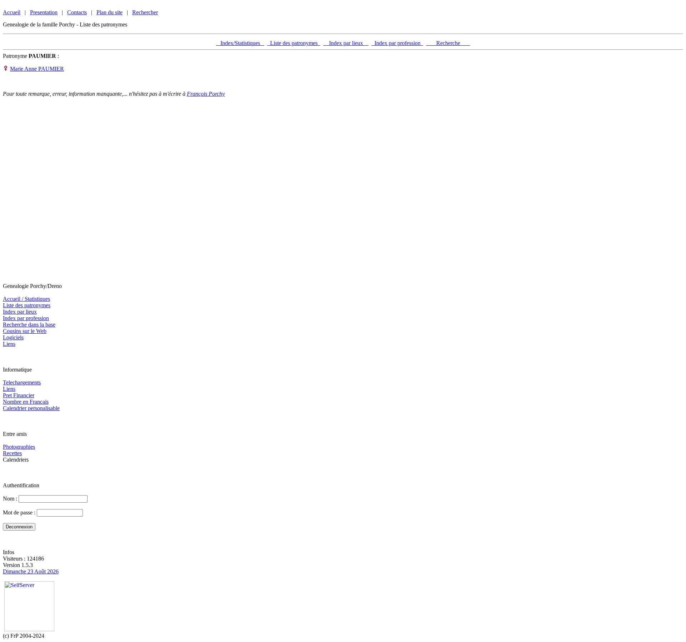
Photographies (19, 447)
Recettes (12, 453)
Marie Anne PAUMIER (37, 69)
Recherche (448, 43)
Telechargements (22, 382)
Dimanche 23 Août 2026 (31, 571)
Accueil (11, 12)
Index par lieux (346, 43)
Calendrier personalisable (31, 408)
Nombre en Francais (26, 402)
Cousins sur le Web (24, 331)
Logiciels (13, 337)
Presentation (44, 12)
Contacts (77, 12)
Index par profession (397, 43)
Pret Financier (18, 395)
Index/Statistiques (240, 43)
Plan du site (109, 12)
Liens (9, 344)
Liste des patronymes (293, 43)
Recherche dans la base (29, 325)
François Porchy (206, 94)
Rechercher (145, 12)
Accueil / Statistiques (26, 299)
